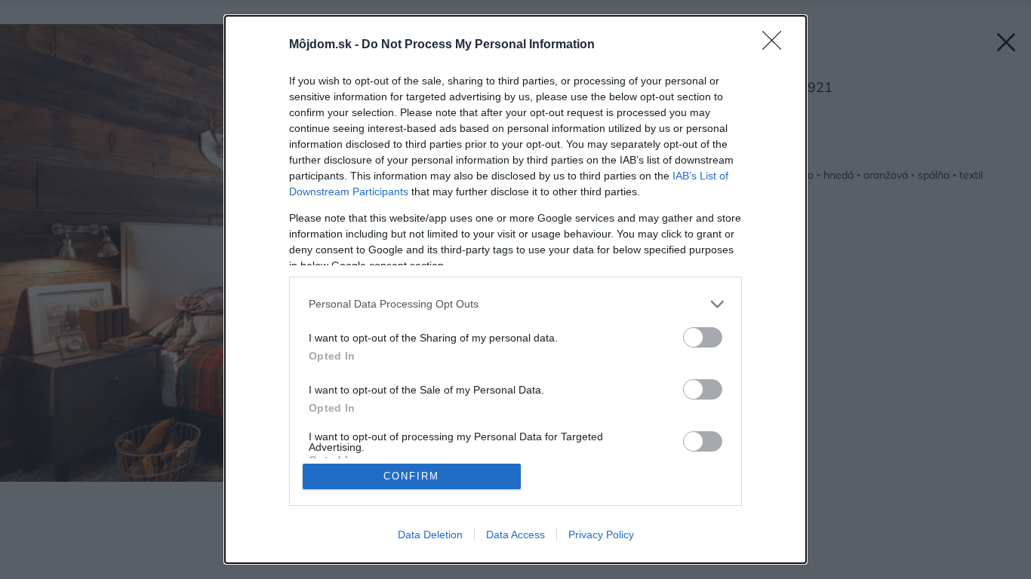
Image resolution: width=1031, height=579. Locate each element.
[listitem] (515, 304)
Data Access (515, 534)
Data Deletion (430, 534)
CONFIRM (411, 476)
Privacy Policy (601, 534)
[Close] (776, 45)
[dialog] (515, 289)
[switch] (702, 337)
